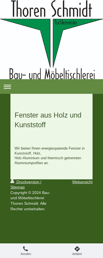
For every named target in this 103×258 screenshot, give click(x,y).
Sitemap (17, 187)
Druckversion (27, 182)
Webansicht (82, 182)
